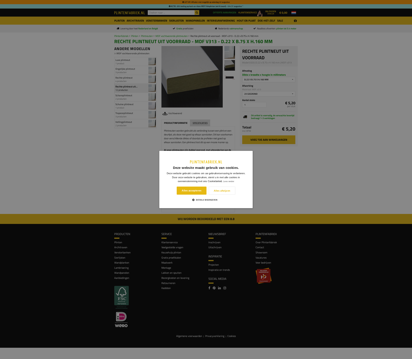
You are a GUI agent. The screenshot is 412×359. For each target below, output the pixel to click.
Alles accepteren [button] (191, 190)
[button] (206, 200)
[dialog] (206, 179)
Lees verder (228, 181)
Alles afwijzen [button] (222, 190)
